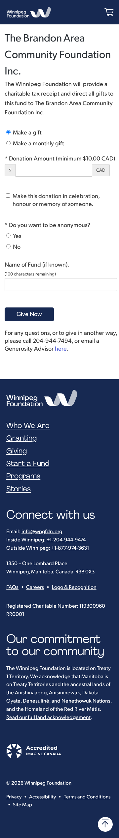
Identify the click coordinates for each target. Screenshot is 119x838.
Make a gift (27, 132)
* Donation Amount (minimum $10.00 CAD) (60, 158)
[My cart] (109, 12)
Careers (35, 587)
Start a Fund (27, 464)
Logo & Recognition (74, 587)
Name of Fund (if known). (37, 264)
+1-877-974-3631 (70, 548)
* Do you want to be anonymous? (47, 225)
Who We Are (28, 426)
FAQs (12, 587)
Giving (16, 451)
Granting (21, 438)
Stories (18, 489)
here (60, 348)
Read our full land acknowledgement (48, 717)
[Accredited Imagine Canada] (33, 756)
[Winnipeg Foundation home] (43, 398)
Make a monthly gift (38, 143)
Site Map (22, 805)
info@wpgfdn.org (41, 532)
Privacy (13, 797)
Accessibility (42, 797)
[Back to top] (105, 824)
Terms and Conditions (87, 797)
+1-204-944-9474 (66, 540)
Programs (23, 476)
